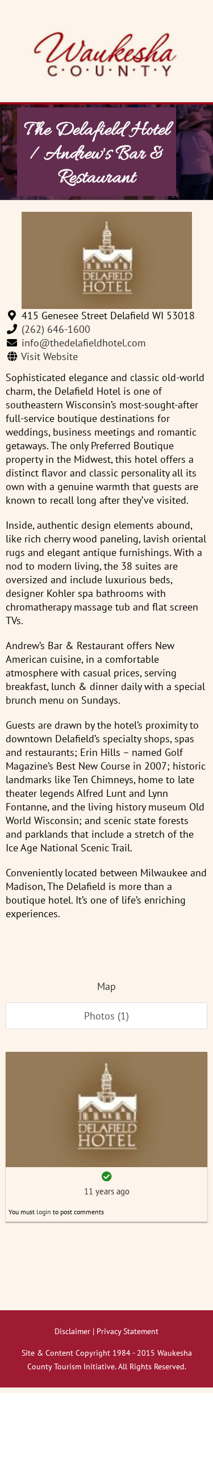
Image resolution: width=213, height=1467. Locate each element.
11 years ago (107, 1191)
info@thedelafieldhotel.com (84, 342)
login (43, 1211)
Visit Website (49, 356)
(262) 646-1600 (56, 329)
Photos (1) (106, 1015)
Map (106, 986)
